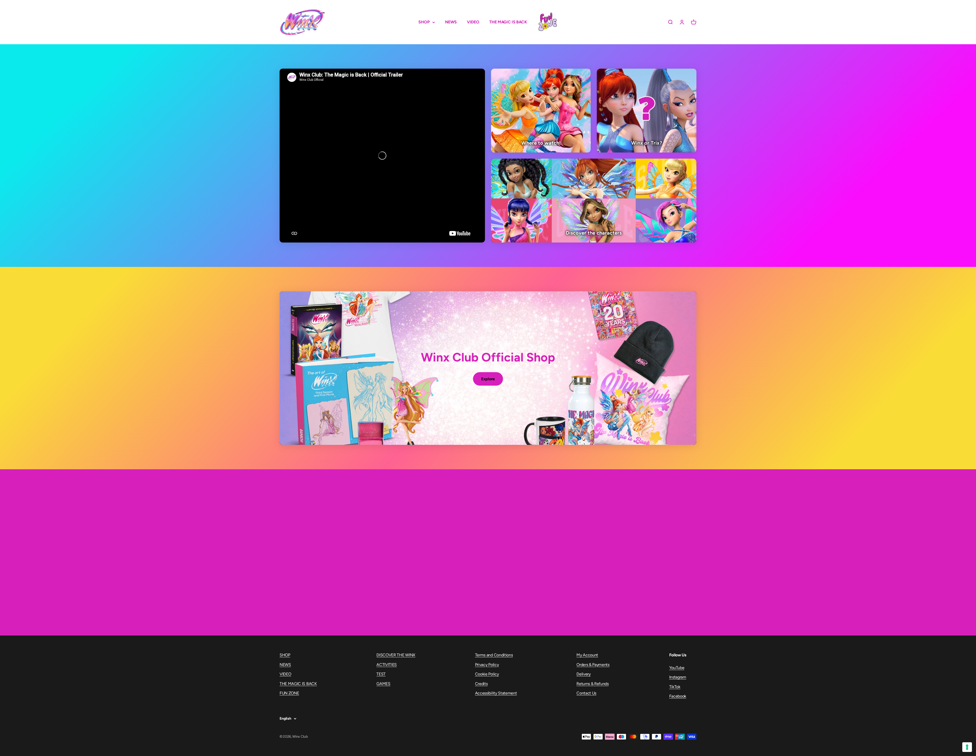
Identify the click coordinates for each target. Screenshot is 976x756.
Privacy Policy (487, 664)
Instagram (677, 677)
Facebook (677, 696)
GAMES (383, 683)
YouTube (676, 667)
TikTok (674, 686)
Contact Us (586, 693)
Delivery (583, 674)
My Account (587, 655)
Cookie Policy (487, 674)
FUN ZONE (547, 22)
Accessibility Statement (496, 693)
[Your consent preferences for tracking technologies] (967, 747)
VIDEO (473, 22)
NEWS (451, 22)
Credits (481, 683)
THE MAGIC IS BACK (508, 22)
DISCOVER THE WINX (395, 655)
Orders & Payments (592, 664)
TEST (381, 674)
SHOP (424, 22)
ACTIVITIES (386, 664)
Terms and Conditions (494, 655)
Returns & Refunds (592, 683)
